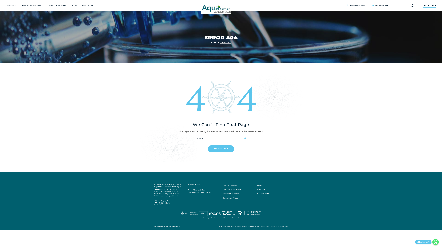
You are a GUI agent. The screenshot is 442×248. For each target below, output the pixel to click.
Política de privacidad (234, 226)
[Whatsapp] (167, 202)
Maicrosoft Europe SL (173, 226)
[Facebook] (156, 202)
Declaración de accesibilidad (279, 226)
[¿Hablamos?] (435, 242)
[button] (356, 5)
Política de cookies (248, 226)
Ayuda (257, 226)
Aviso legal (222, 226)
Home (214, 43)
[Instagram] (161, 202)
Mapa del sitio (264, 226)
